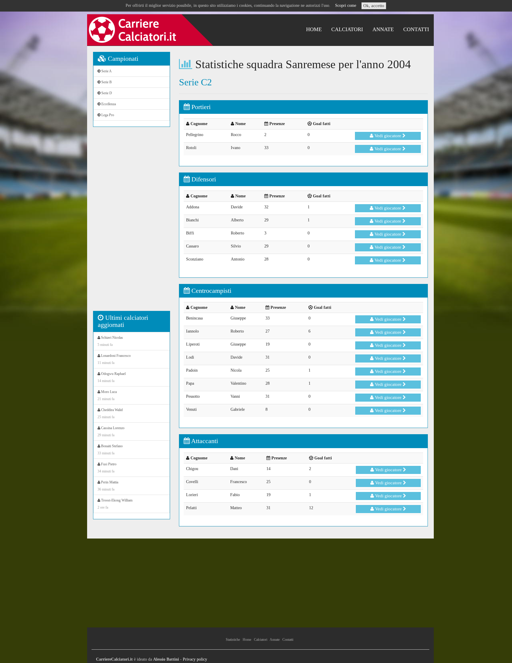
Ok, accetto (373, 5)
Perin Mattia (107, 485)
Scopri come (345, 5)
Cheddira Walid (110, 413)
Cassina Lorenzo (110, 431)
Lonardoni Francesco (114, 359)
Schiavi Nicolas (110, 341)
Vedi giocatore (387, 135)
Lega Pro (107, 115)
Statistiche (233, 640)
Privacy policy (195, 659)
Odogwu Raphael (111, 377)
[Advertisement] (131, 222)
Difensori (203, 179)
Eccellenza (108, 104)
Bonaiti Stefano (110, 449)
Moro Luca (107, 395)
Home (314, 29)
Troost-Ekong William (114, 503)
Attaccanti (204, 441)
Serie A (106, 71)
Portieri (200, 107)
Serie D (106, 93)
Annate (383, 29)
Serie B (106, 82)
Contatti (416, 29)
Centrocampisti (210, 290)
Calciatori (347, 29)
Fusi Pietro (106, 467)
